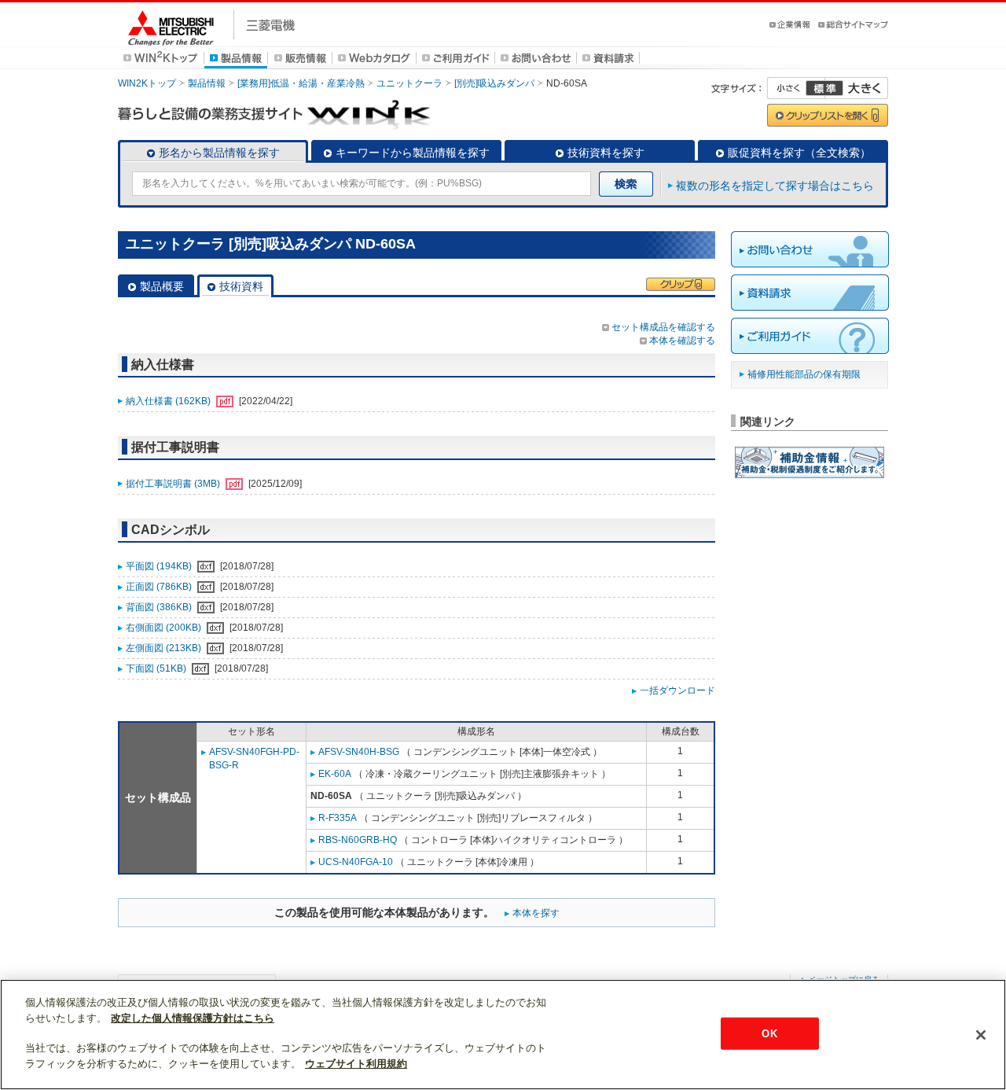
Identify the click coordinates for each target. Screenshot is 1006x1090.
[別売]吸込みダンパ (494, 83)
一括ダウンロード (677, 690)
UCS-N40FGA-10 (355, 861)
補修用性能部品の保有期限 (804, 374)
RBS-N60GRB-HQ (357, 839)
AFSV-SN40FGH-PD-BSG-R (254, 758)
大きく (856, 88)
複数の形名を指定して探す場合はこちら (775, 185)
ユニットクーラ (409, 83)
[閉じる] (981, 1035)
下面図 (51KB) (157, 668)
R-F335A (337, 817)
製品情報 (207, 83)
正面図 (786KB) (160, 586)
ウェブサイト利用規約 (356, 1064)
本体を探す (536, 913)
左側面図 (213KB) (165, 648)
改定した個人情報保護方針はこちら (192, 1018)
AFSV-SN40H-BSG (358, 751)
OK (769, 1033)
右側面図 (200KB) (165, 627)
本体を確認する (682, 340)
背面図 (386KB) (160, 607)
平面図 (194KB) (160, 566)
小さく (796, 88)
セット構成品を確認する (663, 327)
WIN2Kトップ (147, 83)
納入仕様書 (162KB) (169, 401)
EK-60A (334, 773)
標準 (824, 88)
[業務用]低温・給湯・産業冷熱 (301, 83)
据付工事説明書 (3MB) (174, 483)
